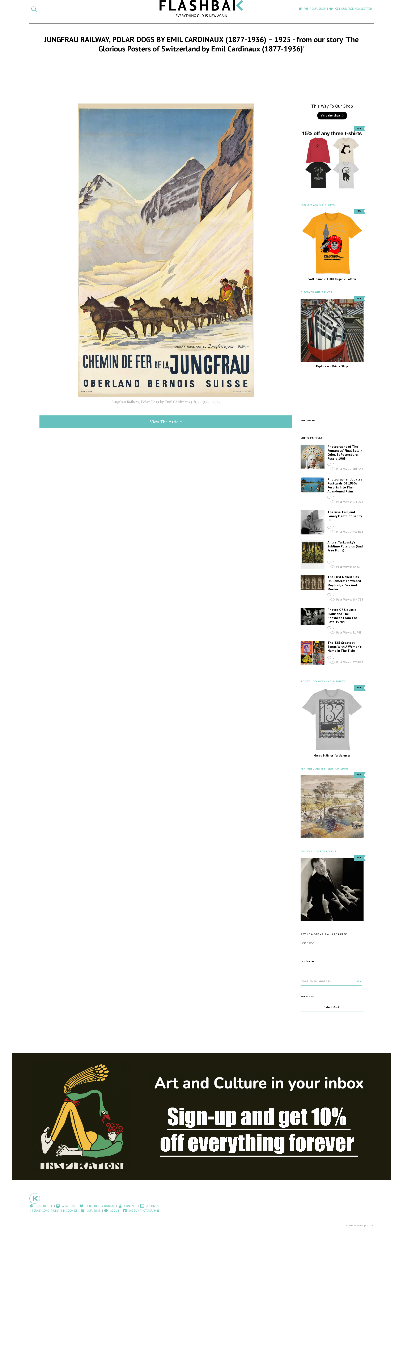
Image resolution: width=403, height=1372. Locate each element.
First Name (307, 943)
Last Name (307, 961)
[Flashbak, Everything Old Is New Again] (201, 8)
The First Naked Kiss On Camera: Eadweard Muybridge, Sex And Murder (344, 583)
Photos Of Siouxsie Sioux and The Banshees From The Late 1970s (342, 615)
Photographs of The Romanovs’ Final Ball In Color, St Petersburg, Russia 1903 (344, 452)
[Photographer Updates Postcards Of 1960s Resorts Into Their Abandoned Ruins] (312, 485)
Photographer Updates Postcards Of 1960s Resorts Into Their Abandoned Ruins (344, 485)
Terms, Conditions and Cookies (54, 1210)
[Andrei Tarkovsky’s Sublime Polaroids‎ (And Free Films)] (312, 554)
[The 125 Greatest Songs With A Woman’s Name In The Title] (312, 653)
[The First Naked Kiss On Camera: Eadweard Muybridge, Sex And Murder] (312, 582)
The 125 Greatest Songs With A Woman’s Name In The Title (344, 646)
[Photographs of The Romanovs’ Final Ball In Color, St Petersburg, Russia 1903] (312, 457)
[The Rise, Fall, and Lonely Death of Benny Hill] (312, 522)
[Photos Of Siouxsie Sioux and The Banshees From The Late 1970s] (312, 616)
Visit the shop (330, 115)
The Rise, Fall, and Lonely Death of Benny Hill (344, 516)
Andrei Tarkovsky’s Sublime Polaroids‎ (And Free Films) (345, 546)
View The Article (166, 422)
